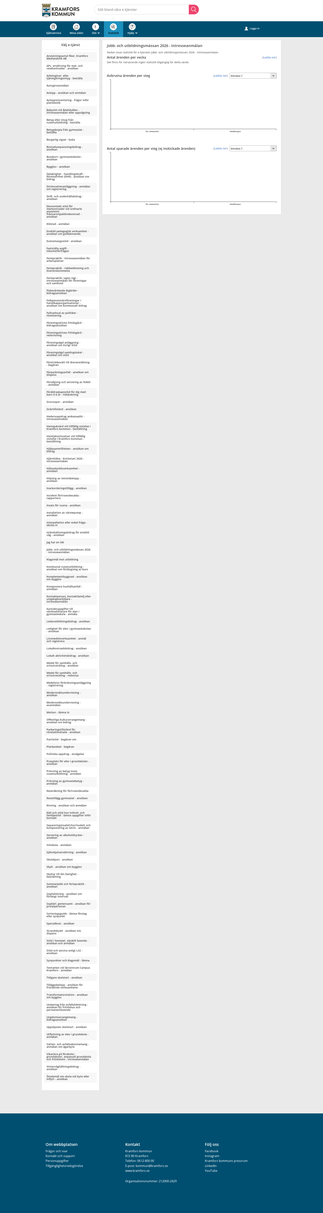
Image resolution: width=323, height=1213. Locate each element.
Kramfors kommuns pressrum (226, 1161)
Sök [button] (194, 9)
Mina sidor (76, 33)
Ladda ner (269, 57)
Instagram (212, 1156)
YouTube (211, 1171)
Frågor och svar (57, 1151)
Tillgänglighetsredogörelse (64, 1166)
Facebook (211, 1151)
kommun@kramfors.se (152, 1166)
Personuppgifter (57, 1161)
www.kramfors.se (137, 1171)
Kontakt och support (60, 1156)
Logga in (252, 28)
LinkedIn (211, 1166)
